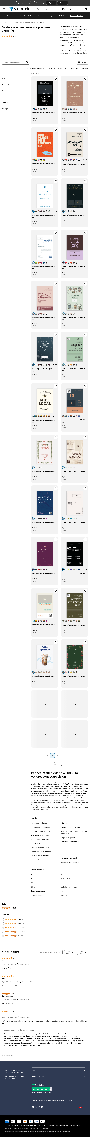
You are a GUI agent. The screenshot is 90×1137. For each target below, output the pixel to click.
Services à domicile (67, 850)
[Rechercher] (47, 9)
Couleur (5, 103)
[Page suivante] (78, 755)
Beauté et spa (36, 843)
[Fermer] (71, 3)
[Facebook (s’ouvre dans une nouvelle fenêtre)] (33, 1107)
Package (5, 109)
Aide (33, 1070)
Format (4, 97)
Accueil (4, 22)
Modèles (41, 22)
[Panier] (85, 9)
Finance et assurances (39, 860)
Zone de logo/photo (9, 91)
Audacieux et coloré (38, 879)
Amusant (34, 875)
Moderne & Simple (67, 879)
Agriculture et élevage (39, 823)
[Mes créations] (63, 9)
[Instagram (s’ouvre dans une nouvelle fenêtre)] (39, 1107)
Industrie (63, 823)
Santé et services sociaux (69, 842)
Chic (32, 883)
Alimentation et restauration (41, 827)
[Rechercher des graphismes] (27, 62)
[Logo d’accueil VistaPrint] (20, 9)
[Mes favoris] (70, 9)
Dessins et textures (38, 891)
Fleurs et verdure (37, 895)
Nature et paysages (67, 883)
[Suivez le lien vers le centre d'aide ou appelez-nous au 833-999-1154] (56, 9)
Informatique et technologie (70, 827)
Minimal (63, 875)
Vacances (64, 895)
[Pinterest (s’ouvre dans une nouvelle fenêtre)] (42, 1107)
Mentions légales (75, 1125)
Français (62, 3)
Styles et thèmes (8, 85)
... (10, 22)
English (51, 3)
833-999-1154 (9, 1125)
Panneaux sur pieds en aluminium (25, 22)
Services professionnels (69, 858)
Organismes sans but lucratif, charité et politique (73, 832)
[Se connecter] (78, 9)
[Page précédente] (41, 755)
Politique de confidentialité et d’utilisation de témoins (37, 1125)
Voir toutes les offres (76, 16)
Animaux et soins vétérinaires (41, 831)
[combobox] (41, 9)
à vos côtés (19, 1076)
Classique (34, 887)
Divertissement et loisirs (40, 856)
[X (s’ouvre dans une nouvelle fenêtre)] (36, 1107)
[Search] (60, 952)
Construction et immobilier (41, 852)
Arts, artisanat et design (40, 835)
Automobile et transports (40, 839)
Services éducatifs (67, 854)
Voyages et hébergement (69, 862)
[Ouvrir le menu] (4, 9)
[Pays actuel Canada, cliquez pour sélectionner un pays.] (82, 1107)
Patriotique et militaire (68, 887)
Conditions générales (61, 1125)
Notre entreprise (38, 1076)
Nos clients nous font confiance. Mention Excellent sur (52, 1100)
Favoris (83, 62)
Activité (4, 79)
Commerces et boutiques (40, 847)
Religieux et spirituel (67, 838)
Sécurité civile (65, 846)
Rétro (62, 891)
